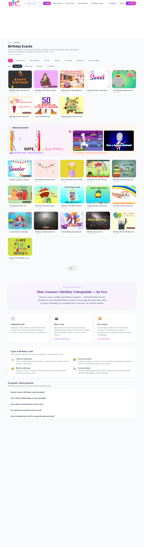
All (10, 60)
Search (47, 3)
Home (10, 42)
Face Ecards (69, 3)
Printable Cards (97, 3)
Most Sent (28, 66)
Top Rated (51, 66)
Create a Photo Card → (62, 339)
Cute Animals (34, 60)
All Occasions (83, 3)
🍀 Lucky (17, 66)
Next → (72, 268)
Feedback (112, 3)
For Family (68, 60)
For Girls (47, 60)
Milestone (80, 60)
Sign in (121, 3)
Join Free (130, 3)
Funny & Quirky (94, 60)
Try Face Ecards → (104, 339)
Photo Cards (57, 3)
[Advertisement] (71, 22)
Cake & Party (20, 60)
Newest (39, 66)
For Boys (57, 60)
